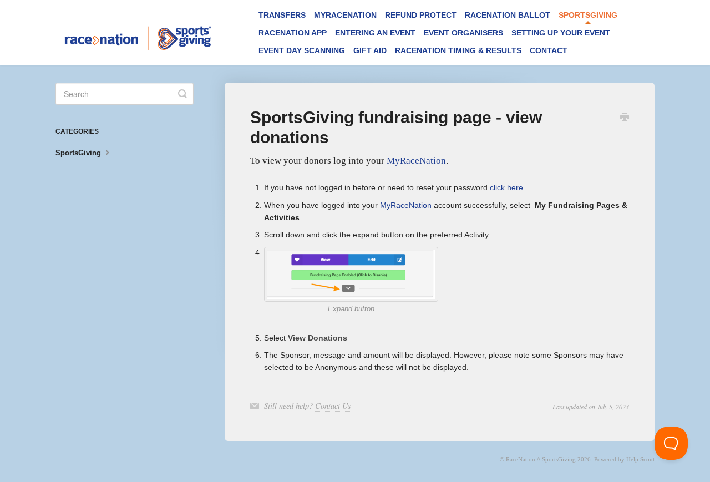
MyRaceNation (345, 15)
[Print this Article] (624, 118)
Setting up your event (560, 32)
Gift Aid (370, 50)
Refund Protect (421, 15)
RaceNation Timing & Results (458, 50)
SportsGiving (588, 15)
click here (506, 187)
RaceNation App (292, 32)
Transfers (282, 15)
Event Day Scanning (301, 50)
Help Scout (640, 459)
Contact (548, 50)
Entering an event (375, 32)
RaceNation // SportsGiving (541, 459)
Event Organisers (463, 32)
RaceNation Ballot (507, 15)
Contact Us (333, 405)
